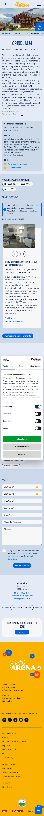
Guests (11, 189)
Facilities (35, 33)
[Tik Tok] (15, 720)
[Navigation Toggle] (39, 4)
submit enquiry (22, 565)
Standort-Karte (14, 167)
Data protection (9, 749)
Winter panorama (10, 772)
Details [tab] (22, 366)
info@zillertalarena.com (12, 690)
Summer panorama (11, 776)
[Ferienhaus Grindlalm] (19, 236)
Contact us (7, 737)
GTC (4, 753)
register (22, 632)
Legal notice (7, 745)
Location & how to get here (14, 741)
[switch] (38, 414)
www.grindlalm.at (22, 598)
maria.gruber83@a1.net (22, 595)
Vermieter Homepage (17, 164)
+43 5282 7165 (8, 687)
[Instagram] (4, 720)
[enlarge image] (22, 19)
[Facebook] (10, 720)
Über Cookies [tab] (35, 366)
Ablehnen (22, 454)
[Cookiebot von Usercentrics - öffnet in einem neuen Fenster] (31, 359)
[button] (22, 115)
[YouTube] (21, 720)
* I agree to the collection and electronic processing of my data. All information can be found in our (24, 554)
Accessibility (7, 757)
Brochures (7, 768)
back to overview (23, 607)
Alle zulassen (22, 439)
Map (26, 33)
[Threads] (26, 720)
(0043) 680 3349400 (22, 593)
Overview (6, 33)
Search (5, 4)
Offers (17, 33)
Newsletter (7, 787)
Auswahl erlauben (22, 447)
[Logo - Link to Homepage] (21, 4)
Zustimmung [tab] (8, 366)
